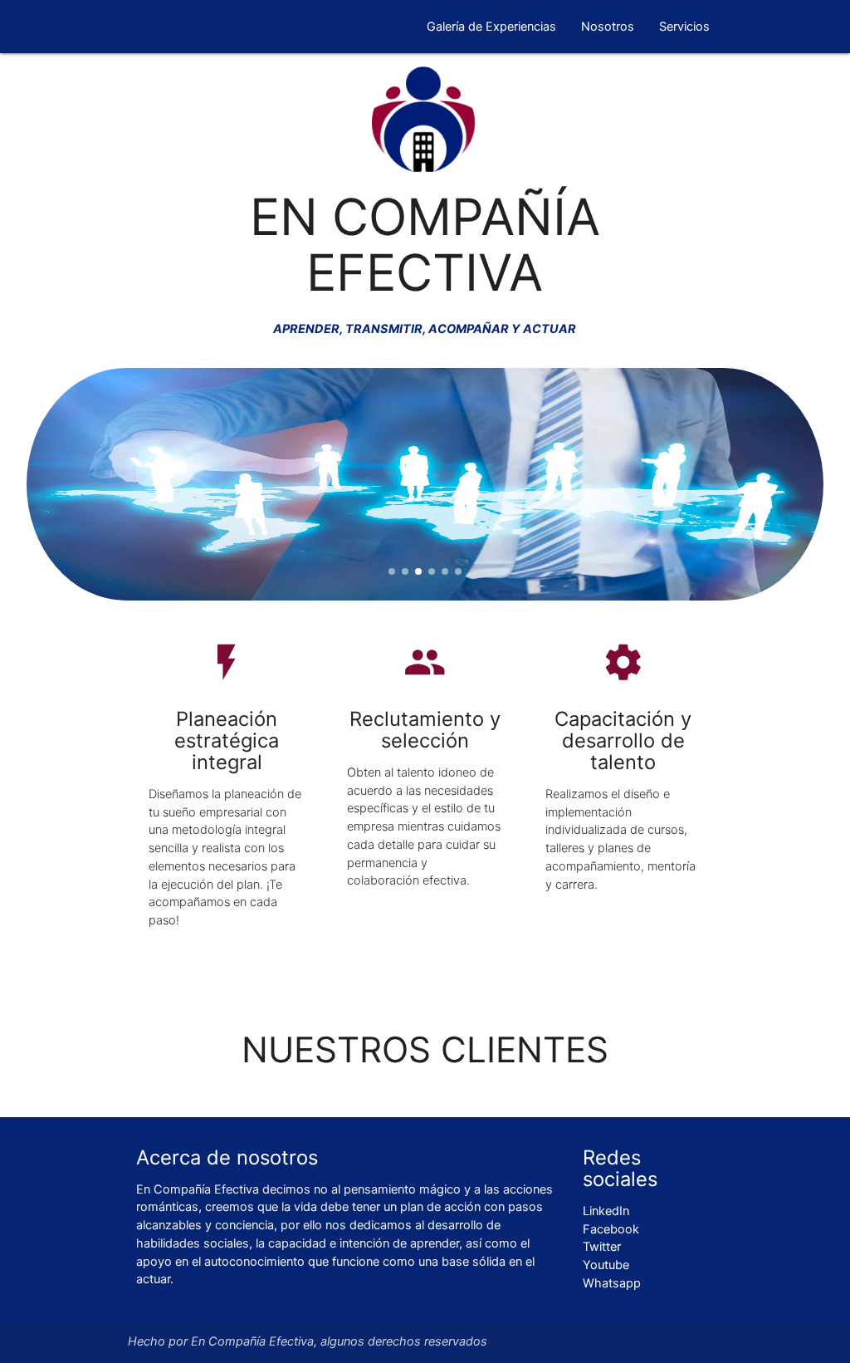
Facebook (611, 1229)
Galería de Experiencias (491, 26)
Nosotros (607, 26)
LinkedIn (606, 1211)
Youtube (606, 1265)
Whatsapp (612, 1283)
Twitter (602, 1246)
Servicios (684, 26)
